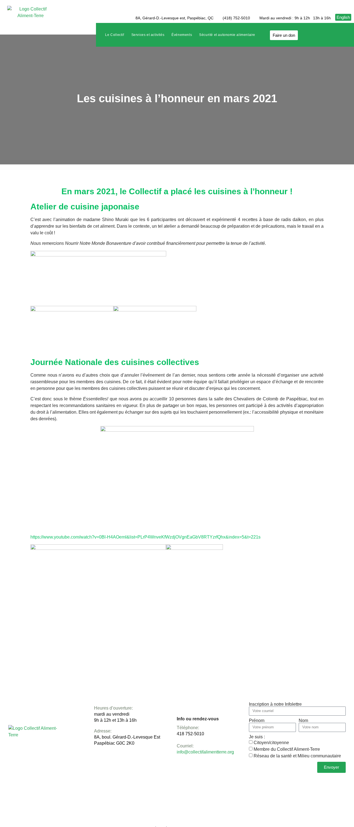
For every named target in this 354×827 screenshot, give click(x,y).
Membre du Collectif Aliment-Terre (287, 749)
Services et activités (148, 35)
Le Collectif (114, 35)
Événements (181, 35)
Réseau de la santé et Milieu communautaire (297, 756)
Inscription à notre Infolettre (275, 704)
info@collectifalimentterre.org (205, 752)
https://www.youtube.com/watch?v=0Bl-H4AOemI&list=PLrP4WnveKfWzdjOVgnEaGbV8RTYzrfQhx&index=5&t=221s (145, 537)
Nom (303, 720)
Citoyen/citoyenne (271, 742)
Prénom (256, 720)
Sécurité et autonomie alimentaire (227, 35)
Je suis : (257, 737)
